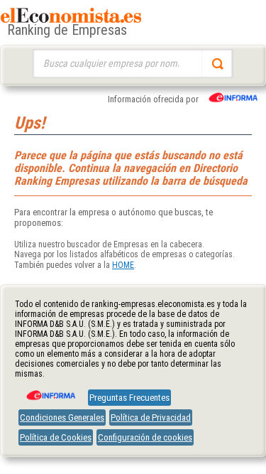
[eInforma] (49, 390)
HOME (123, 265)
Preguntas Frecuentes (129, 397)
